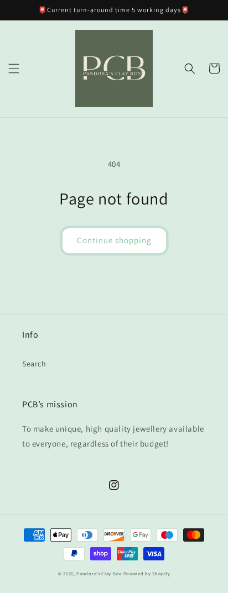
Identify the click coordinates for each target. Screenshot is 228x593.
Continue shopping (114, 240)
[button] (14, 68)
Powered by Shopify (146, 573)
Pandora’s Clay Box (99, 573)
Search (34, 364)
